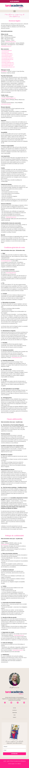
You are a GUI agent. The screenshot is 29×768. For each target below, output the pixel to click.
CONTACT (14, 717)
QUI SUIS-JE (15, 710)
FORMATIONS (14, 712)
